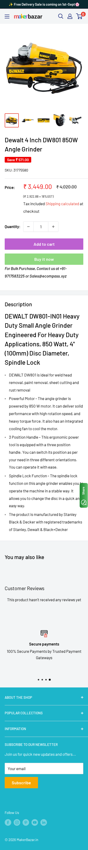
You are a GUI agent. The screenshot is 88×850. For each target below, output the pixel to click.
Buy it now (44, 259)
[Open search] (60, 16)
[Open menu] (7, 16)
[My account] (70, 16)
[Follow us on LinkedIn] (43, 822)
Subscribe (21, 782)
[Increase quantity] (53, 227)
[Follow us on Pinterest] (26, 822)
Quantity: (12, 226)
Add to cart (44, 244)
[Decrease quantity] (28, 227)
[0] (79, 16)
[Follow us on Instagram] (17, 822)
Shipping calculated (62, 203)
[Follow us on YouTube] (34, 822)
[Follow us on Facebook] (8, 822)
